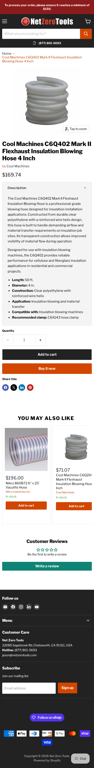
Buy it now (47, 368)
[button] (47, 188)
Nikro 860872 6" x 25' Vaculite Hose (23, 485)
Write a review (47, 566)
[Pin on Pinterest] (30, 387)
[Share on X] (13, 387)
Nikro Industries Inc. (18, 491)
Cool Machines (18, 166)
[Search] (86, 34)
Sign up (67, 688)
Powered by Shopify (47, 760)
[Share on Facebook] (5, 387)
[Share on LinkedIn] (22, 387)
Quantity (8, 330)
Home (7, 54)
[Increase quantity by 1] (40, 340)
